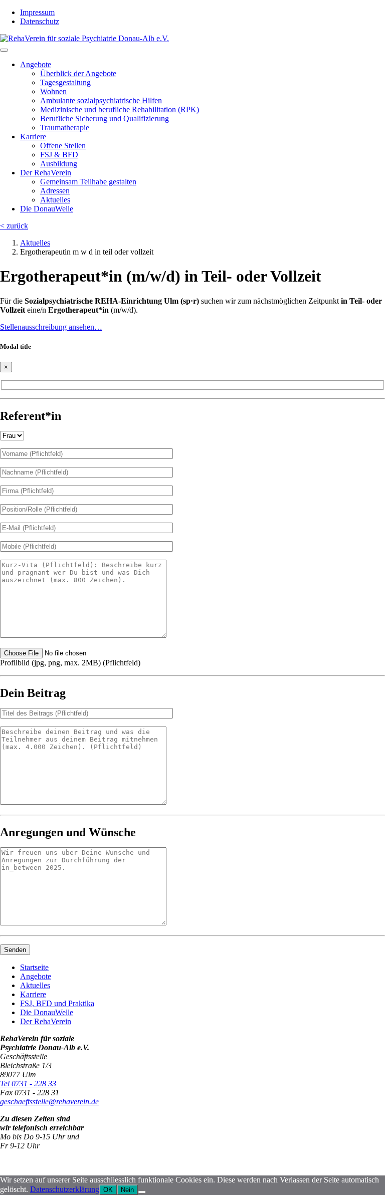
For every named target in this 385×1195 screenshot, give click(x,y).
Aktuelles (55, 199)
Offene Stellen (63, 145)
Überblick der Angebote (78, 73)
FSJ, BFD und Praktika (57, 1003)
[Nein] (142, 1191)
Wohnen (53, 91)
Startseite (34, 967)
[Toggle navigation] (4, 50)
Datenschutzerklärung (64, 1189)
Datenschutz (39, 21)
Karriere (33, 136)
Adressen (55, 190)
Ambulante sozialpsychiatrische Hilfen (101, 100)
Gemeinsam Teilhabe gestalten (88, 181)
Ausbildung (58, 163)
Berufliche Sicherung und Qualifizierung (104, 118)
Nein (127, 1189)
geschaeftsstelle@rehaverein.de (49, 1101)
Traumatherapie (64, 127)
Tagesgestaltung (65, 82)
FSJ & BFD (59, 154)
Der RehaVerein (45, 172)
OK (108, 1189)
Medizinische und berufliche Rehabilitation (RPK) (119, 109)
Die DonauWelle (46, 208)
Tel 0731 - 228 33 (28, 1083)
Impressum (37, 12)
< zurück (14, 225)
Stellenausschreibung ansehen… (51, 327)
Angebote (35, 64)
